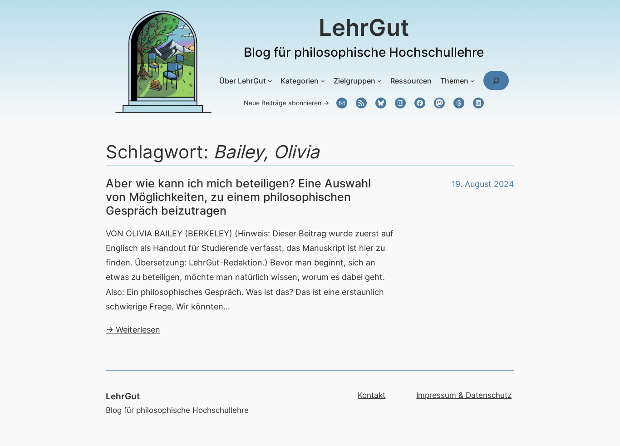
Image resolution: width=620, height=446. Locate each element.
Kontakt (371, 395)
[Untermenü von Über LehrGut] (270, 80)
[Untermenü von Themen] (472, 80)
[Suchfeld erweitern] (496, 80)
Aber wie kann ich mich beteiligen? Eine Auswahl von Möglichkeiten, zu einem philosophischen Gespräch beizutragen (238, 196)
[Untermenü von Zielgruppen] (379, 80)
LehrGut (364, 27)
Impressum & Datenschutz (464, 395)
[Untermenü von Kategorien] (322, 80)
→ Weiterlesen (133, 329)
